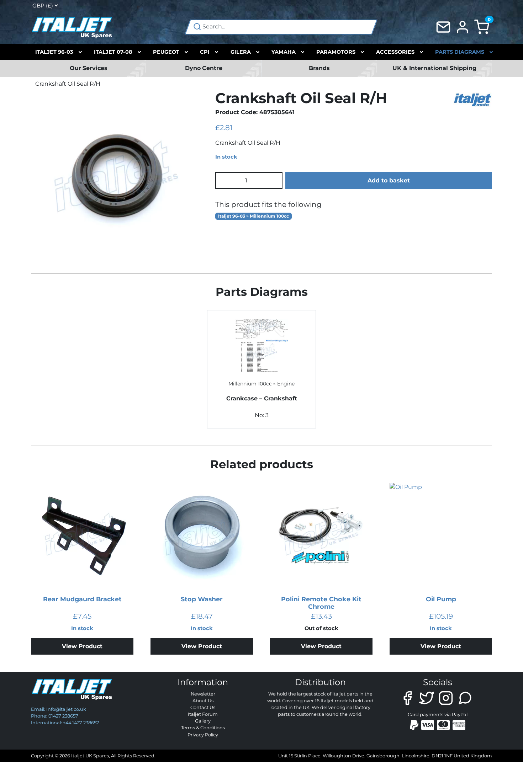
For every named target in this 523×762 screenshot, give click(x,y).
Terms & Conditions (203, 727)
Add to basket (389, 180)
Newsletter (203, 694)
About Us (202, 700)
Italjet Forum (203, 714)
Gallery (203, 721)
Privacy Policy (202, 734)
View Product (82, 646)
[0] (481, 26)
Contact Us (202, 707)
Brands (319, 68)
